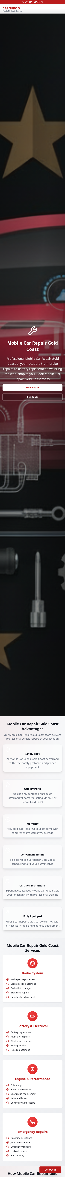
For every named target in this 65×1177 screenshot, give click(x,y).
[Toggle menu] (59, 9)
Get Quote (32, 396)
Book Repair (32, 387)
